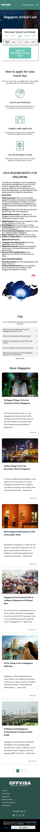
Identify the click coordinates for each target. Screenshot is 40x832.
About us (4, 790)
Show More (20, 358)
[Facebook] (24, 815)
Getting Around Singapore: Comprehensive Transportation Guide (18, 732)
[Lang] (37, 5)
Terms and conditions (8, 802)
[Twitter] (17, 815)
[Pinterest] (14, 815)
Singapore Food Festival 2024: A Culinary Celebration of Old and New (18, 600)
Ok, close (23, 827)
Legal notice (5, 796)
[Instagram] (20, 815)
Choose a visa (27, 5)
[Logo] (6, 4)
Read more (8, 427)
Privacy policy (6, 793)
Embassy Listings (7, 799)
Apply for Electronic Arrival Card (20, 53)
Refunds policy (6, 805)
